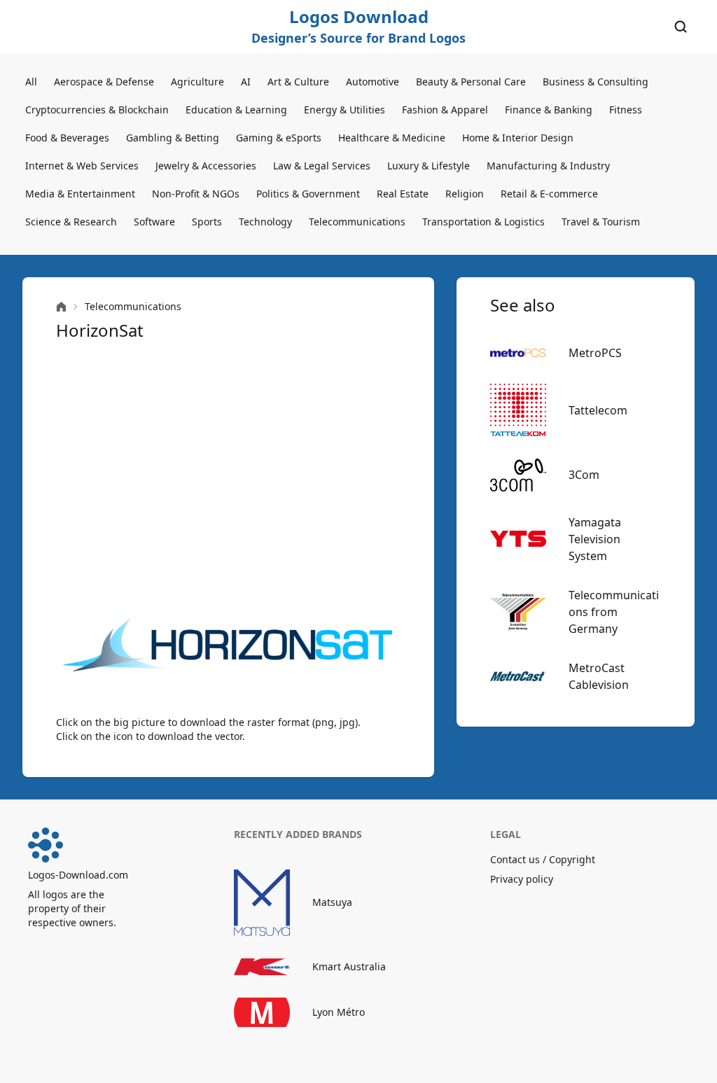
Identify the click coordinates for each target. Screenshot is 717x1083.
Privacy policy (521, 879)
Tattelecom (598, 410)
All (31, 81)
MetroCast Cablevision (599, 676)
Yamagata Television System (595, 539)
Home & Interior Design (517, 137)
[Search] (681, 27)
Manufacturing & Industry (548, 165)
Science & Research (71, 221)
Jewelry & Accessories (205, 165)
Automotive (372, 81)
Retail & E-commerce (549, 193)
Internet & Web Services (82, 165)
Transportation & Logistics (483, 221)
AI (246, 81)
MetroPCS (595, 353)
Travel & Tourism (601, 221)
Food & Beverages (67, 137)
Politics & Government (308, 193)
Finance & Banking (548, 109)
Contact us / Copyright (542, 859)
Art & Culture (298, 81)
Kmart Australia (349, 966)
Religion (464, 193)
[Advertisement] (228, 473)
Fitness (625, 109)
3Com (584, 474)
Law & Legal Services (321, 165)
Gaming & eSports (278, 137)
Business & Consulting (595, 81)
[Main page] (61, 307)
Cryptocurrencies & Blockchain (97, 109)
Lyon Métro (338, 1012)
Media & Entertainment (80, 193)
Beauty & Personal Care (471, 81)
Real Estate (403, 193)
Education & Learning (236, 109)
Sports (207, 221)
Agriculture (197, 81)
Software (154, 221)
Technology (265, 221)
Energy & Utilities (344, 109)
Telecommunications (357, 221)
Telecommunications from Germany (614, 611)
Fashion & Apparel (445, 109)
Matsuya (332, 902)
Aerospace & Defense (104, 81)
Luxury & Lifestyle (428, 165)
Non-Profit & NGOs (195, 193)
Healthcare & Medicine (391, 137)
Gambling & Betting (172, 137)
